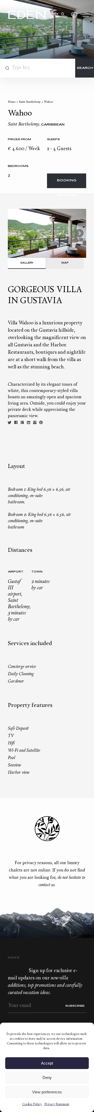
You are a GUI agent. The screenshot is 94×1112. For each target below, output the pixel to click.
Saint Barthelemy (30, 102)
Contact (55, 15)
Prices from (19, 139)
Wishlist (74, 15)
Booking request (67, 183)
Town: (37, 571)
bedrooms (18, 166)
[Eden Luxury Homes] (27, 15)
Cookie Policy (32, 1104)
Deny (47, 1077)
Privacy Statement (56, 1104)
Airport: (16, 571)
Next (79, 233)
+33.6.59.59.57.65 (64, 15)
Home (12, 102)
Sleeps (53, 139)
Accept (47, 1063)
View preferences (47, 1092)
